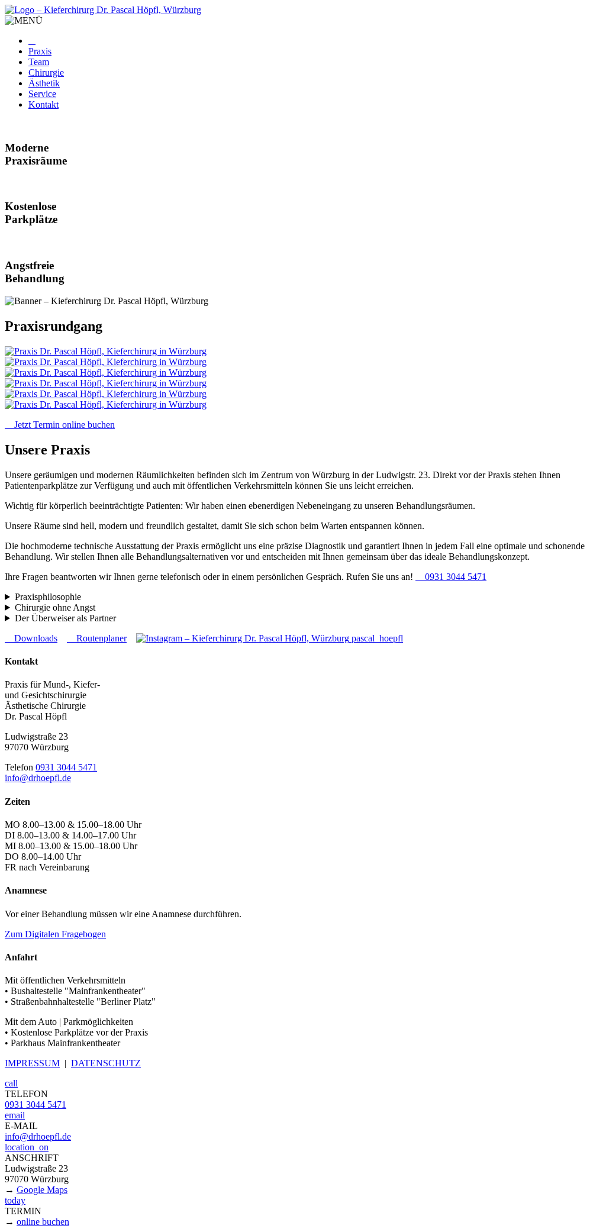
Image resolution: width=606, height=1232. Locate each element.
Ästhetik (44, 83)
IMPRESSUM (32, 1063)
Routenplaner (97, 638)
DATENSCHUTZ (106, 1063)
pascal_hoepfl (376, 638)
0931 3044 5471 (450, 577)
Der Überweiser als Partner (65, 618)
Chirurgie (46, 72)
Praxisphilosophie (48, 597)
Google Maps (42, 1190)
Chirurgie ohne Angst (55, 607)
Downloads (31, 638)
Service (42, 94)
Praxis (39, 51)
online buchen (43, 1222)
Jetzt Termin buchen (60, 425)
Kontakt (43, 104)
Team (38, 62)
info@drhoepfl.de (38, 778)
